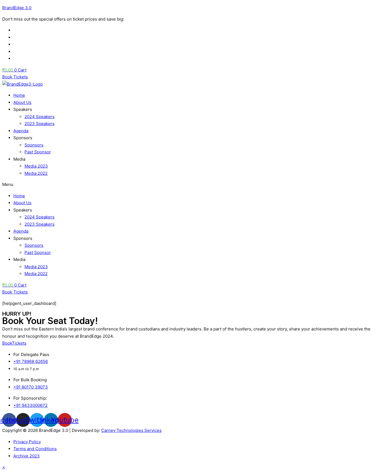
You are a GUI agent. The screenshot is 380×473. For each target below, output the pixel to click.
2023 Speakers (39, 123)
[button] (190, 184)
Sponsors (33, 145)
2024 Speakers (39, 116)
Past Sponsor (37, 152)
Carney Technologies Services (131, 430)
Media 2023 (36, 166)
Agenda (20, 130)
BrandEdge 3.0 (16, 7)
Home (19, 95)
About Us (22, 102)
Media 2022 (36, 173)
